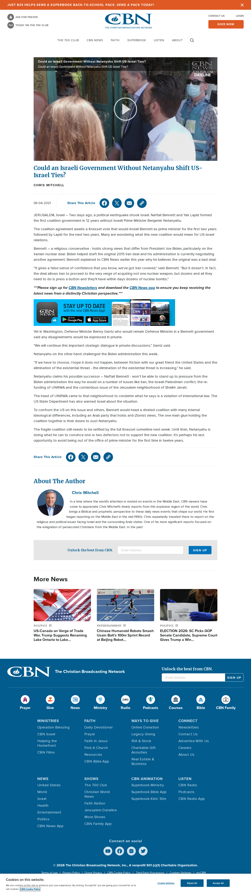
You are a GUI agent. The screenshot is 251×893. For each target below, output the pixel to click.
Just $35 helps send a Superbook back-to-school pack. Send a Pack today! (80, 5)
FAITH (115, 40)
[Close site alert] (242, 5)
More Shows (94, 817)
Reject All (192, 883)
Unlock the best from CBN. (90, 550)
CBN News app (142, 287)
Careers (184, 748)
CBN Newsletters (83, 287)
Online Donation (145, 727)
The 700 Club (68, 40)
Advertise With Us (193, 741)
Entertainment (49, 812)
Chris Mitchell (49, 185)
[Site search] (192, 42)
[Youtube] (107, 851)
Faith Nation (94, 803)
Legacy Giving (143, 734)
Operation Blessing (53, 727)
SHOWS (91, 778)
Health (43, 805)
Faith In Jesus (96, 741)
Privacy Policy (71, 873)
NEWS (43, 778)
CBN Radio (187, 785)
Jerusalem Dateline (100, 810)
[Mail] (129, 203)
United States (49, 785)
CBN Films (46, 752)
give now (226, 24)
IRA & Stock (141, 741)
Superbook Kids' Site (148, 799)
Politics (43, 819)
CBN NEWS (95, 40)
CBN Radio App (191, 799)
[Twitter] (117, 203)
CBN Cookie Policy (119, 873)
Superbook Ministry (147, 785)
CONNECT (188, 720)
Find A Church (96, 748)
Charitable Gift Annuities (143, 750)
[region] (125, 883)
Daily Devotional (98, 727)
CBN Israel (46, 734)
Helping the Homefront (47, 743)
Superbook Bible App (149, 792)
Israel (41, 799)
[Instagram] (131, 851)
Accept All (218, 883)
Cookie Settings (165, 883)
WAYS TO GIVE (145, 720)
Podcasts (186, 792)
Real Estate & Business (142, 761)
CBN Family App (98, 824)
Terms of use (49, 873)
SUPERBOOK (136, 40)
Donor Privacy (93, 873)
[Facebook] (104, 203)
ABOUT (177, 40)
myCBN (201, 873)
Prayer (89, 734)
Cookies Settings (180, 873)
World (42, 792)
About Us (186, 754)
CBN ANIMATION (147, 778)
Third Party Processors (150, 873)
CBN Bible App (96, 761)
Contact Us (216, 16)
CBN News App (50, 826)
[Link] (142, 203)
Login (240, 16)
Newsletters (188, 727)
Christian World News (97, 794)
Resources (93, 754)
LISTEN (159, 40)
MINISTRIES (48, 720)
